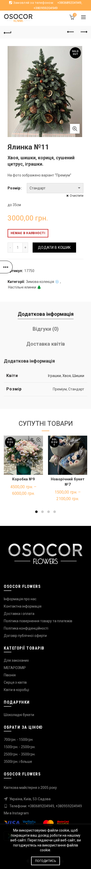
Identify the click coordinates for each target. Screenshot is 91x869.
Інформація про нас (20, 599)
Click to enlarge (75, 128)
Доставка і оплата (19, 614)
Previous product (70, 32)
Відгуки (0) (46, 329)
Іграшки (54, 376)
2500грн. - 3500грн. (19, 754)
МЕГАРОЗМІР (15, 668)
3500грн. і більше (18, 762)
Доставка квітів (45, 344)
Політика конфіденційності (26, 628)
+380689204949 (69, 3)
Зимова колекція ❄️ (42, 282)
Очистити (76, 195)
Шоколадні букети (19, 715)
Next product (83, 32)
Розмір (14, 188)
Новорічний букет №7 (67, 482)
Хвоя (66, 376)
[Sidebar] (6, 267)
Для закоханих (16, 660)
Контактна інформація (22, 606)
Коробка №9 (23, 479)
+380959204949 (46, 8)
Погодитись (45, 861)
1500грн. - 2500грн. (19, 747)
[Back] (7, 32)
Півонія (10, 675)
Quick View (38, 440)
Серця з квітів (15, 682)
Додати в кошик (54, 248)
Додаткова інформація (46, 314)
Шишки (78, 376)
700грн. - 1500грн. (18, 740)
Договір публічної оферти (25, 636)
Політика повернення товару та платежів (38, 621)
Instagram (20, 813)
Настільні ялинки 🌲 (24, 287)
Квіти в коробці (16, 690)
